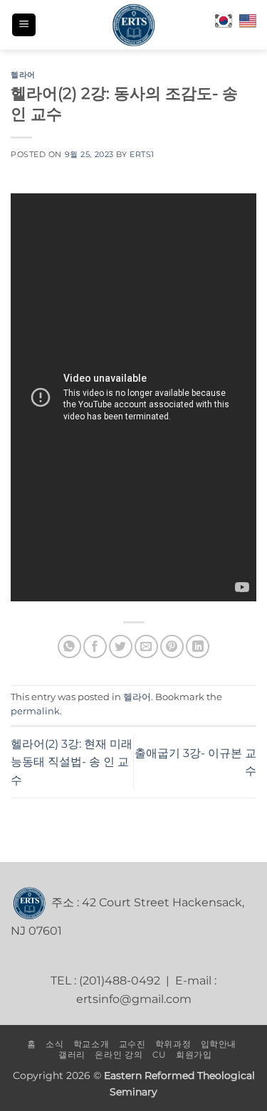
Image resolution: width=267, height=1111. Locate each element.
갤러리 (71, 1054)
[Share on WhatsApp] (69, 646)
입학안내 (218, 1043)
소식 (54, 1043)
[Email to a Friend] (146, 646)
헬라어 (23, 75)
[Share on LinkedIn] (197, 646)
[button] (24, 25)
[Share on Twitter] (120, 646)
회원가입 (193, 1054)
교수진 (132, 1043)
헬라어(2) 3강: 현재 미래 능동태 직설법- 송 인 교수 (71, 762)
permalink (35, 711)
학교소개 (91, 1043)
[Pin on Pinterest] (172, 646)
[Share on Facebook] (95, 646)
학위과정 (173, 1043)
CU (159, 1054)
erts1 (142, 154)
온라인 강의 (118, 1054)
